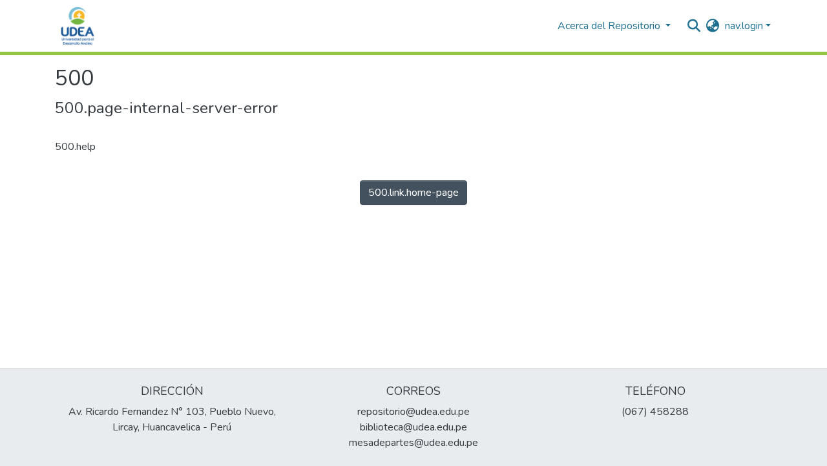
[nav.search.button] (694, 26)
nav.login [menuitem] (744, 26)
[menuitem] (713, 26)
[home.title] (77, 25)
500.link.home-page (413, 192)
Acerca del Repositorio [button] (610, 26)
